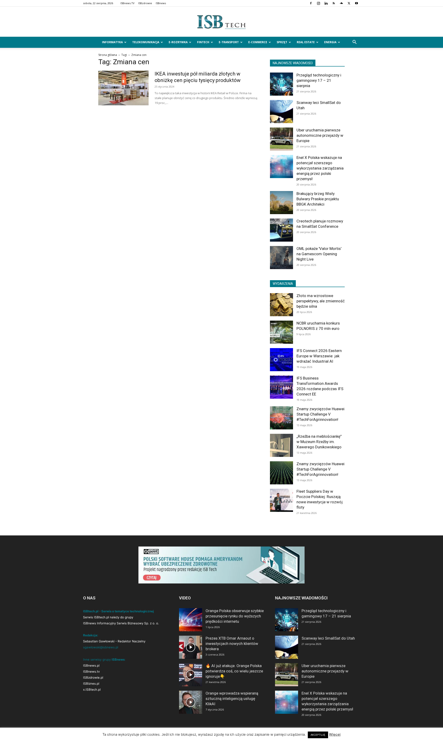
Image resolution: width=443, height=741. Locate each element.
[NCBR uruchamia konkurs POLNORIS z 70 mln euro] (281, 332)
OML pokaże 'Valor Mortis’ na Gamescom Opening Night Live (318, 253)
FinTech (203, 42)
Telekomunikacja (145, 42)
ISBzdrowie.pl (93, 677)
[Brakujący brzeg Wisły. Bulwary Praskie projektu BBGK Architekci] (281, 202)
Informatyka (112, 42)
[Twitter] (348, 3)
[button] (354, 42)
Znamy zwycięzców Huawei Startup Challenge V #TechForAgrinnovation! (320, 414)
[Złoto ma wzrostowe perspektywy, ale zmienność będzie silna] (281, 304)
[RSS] (333, 3)
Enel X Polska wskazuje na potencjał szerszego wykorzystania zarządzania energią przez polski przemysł (320, 168)
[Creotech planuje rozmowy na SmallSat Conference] (281, 230)
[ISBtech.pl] (221, 22)
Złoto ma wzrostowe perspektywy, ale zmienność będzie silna (320, 301)
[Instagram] (318, 3)
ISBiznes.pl (91, 683)
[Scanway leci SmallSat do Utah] (281, 111)
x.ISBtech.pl (92, 689)
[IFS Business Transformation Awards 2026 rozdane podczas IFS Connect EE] (281, 387)
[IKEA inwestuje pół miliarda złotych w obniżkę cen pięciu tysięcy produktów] (123, 88)
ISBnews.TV (127, 3)
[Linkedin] (326, 3)
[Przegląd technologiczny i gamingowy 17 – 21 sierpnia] (281, 84)
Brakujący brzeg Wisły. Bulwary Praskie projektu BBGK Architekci (317, 199)
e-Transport (229, 42)
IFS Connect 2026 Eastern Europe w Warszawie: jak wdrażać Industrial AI (319, 356)
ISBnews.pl (91, 665)
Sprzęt (282, 42)
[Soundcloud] (341, 3)
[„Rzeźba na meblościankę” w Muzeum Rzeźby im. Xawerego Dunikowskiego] (281, 445)
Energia (330, 42)
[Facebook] (310, 3)
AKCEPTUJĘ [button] (318, 734)
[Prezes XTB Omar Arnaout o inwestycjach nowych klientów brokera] (190, 647)
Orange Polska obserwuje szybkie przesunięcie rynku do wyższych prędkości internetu (235, 616)
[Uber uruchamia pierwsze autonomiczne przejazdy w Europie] (281, 139)
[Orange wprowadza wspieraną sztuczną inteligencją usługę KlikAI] (190, 702)
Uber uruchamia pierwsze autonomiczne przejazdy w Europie (319, 135)
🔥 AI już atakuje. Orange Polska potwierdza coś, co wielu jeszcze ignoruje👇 (234, 671)
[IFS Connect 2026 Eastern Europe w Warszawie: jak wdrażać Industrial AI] (281, 359)
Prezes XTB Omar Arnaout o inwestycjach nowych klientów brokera (232, 643)
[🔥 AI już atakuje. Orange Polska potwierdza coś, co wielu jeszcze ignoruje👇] (190, 674)
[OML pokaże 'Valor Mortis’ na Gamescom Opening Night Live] (281, 257)
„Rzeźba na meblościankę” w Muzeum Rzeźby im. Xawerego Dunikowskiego (319, 441)
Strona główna (107, 55)
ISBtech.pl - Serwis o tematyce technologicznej (118, 611)
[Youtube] (356, 3)
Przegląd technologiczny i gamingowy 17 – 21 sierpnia (318, 80)
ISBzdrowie (145, 3)
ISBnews (161, 3)
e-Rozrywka (178, 42)
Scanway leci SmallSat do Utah (328, 638)
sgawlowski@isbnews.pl (100, 647)
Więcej (335, 734)
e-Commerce (257, 42)
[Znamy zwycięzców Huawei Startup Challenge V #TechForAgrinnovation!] (281, 417)
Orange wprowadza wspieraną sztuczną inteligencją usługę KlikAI (232, 698)
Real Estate (306, 42)
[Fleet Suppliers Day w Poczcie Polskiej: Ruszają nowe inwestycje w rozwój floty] (281, 500)
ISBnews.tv (91, 671)
